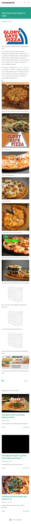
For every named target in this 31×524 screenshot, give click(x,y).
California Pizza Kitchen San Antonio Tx (14, 497)
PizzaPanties (8, 2)
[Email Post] (3, 381)
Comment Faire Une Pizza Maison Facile (13, 416)
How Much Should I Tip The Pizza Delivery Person (14, 456)
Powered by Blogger (16, 519)
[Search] (25, 3)
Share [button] (25, 381)
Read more (26, 427)
